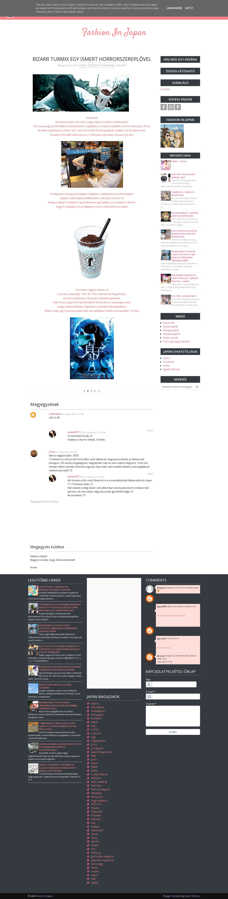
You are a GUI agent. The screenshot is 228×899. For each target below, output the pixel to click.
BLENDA (96, 718)
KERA (94, 767)
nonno (95, 871)
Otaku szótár (170, 337)
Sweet (94, 845)
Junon (94, 763)
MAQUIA (96, 778)
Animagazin (98, 711)
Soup (94, 837)
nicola (94, 867)
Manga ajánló (171, 330)
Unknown (54, 414)
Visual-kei (168, 361)
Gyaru (166, 358)
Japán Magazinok (101, 752)
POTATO (96, 804)
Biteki (94, 722)
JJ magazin (97, 748)
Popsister (96, 811)
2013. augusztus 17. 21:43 (72, 414)
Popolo (95, 808)
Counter (165, 89)
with (93, 879)
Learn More (174, 8)
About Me (168, 322)
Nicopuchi (97, 796)
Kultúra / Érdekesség (102, 65)
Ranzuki (96, 819)
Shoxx (94, 834)
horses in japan (164, 647)
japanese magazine (102, 860)
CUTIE (94, 729)
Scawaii (95, 826)
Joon (94, 759)
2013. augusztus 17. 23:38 (93, 432)
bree (51, 451)
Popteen (96, 815)
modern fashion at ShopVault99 (171, 615)
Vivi (93, 849)
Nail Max (96, 785)
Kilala (94, 770)
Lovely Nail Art (99, 774)
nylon (94, 875)
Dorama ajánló (171, 334)
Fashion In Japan (114, 32)
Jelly (93, 755)
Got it (189, 8)
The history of (168, 638)
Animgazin (97, 714)
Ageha (95, 703)
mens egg (97, 864)
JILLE (94, 744)
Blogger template (172, 895)
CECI (93, 726)
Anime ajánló (170, 326)
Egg (93, 737)
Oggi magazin (99, 800)
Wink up (96, 852)
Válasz (150, 473)
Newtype (96, 793)
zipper (95, 882)
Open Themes (192, 895)
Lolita (166, 365)
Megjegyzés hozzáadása (44, 501)
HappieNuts (98, 741)
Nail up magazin (100, 789)
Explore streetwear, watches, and (176, 606)
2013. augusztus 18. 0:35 (93, 476)
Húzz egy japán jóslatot (176, 341)
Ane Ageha (97, 707)
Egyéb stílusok (171, 369)
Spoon (95, 841)
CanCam (96, 733)
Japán (83, 65)
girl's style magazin (102, 856)
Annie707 (72, 432)
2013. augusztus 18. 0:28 (65, 452)
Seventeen (97, 830)
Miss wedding (99, 782)
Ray (93, 823)
